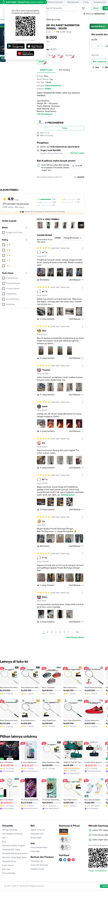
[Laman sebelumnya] (39, 632)
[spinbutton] (98, 46)
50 (77, 632)
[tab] (46, 70)
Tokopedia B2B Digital (11, 849)
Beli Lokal (6, 869)
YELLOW (68, 55)
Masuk (96, 8)
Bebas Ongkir (36, 838)
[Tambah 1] (102, 46)
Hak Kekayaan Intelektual (12, 834)
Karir (4, 838)
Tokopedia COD (37, 834)
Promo (86, 2)
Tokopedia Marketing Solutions (14, 853)
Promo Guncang (8, 873)
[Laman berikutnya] (82, 632)
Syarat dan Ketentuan (39, 865)
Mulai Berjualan (73, 2)
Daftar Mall (35, 851)
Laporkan (80, 177)
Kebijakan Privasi (37, 869)
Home (2, 20)
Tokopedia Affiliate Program (13, 845)
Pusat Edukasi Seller (39, 847)
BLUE (51, 55)
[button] (95, 13)
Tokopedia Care (99, 2)
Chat (97, 67)
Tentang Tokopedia (55, 2)
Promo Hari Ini (7, 865)
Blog (4, 842)
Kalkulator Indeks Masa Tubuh (14, 857)
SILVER (42, 61)
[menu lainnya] (82, 248)
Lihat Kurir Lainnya (77, 153)
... (72, 632)
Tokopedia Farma (9, 861)
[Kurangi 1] (93, 46)
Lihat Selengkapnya (44, 114)
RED (59, 55)
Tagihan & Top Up (38, 830)
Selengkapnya (67, 495)
